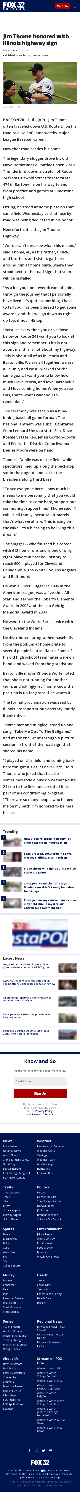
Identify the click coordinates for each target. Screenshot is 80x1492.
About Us (10, 1358)
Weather (44, 1141)
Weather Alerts (46, 1150)
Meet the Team (12, 1386)
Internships (9, 1395)
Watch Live (62, 6)
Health (42, 1275)
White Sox (9, 1252)
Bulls (6, 1243)
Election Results (46, 1197)
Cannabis (42, 1289)
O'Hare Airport (11, 1210)
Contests (8, 1382)
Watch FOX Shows (48, 1256)
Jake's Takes (44, 1234)
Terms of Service (42, 1114)
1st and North (11, 1326)
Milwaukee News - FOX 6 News (51, 1328)
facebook (29, 1450)
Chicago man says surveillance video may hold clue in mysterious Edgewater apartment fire (50, 904)
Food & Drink (45, 1247)
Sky (5, 1261)
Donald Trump (46, 1206)
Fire (5, 1256)
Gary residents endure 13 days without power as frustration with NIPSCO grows (26, 966)
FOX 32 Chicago (11, 50)
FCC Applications (13, 1404)
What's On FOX (46, 1238)
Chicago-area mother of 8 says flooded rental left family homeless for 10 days (49, 887)
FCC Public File (11, 1399)
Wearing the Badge (14, 1335)
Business (8, 1280)
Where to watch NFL (49, 1368)
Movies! (41, 1252)
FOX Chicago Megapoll (16, 1173)
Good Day (9, 1164)
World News (10, 1155)
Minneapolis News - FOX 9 (49, 1343)
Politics (43, 1187)
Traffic (8, 1187)
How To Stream (12, 1364)
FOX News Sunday (14, 1177)
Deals (6, 1289)
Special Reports (12, 1168)
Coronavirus (44, 1285)
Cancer (41, 1280)
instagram (36, 1450)
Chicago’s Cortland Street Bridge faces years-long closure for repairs (26, 1032)
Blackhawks (10, 1238)
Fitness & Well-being (49, 1294)
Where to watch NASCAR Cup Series (49, 1386)
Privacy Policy (44, 1111)
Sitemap (8, 1408)
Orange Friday (11, 1349)
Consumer (9, 1285)
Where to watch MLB (50, 1380)
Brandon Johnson (47, 1215)
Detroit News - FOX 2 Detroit (50, 1336)
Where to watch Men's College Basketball (50, 1402)
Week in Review (12, 1331)
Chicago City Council (49, 1219)
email (51, 1450)
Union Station (11, 1219)
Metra (6, 1206)
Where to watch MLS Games (49, 1429)
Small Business (12, 1307)
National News (12, 1150)
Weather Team (46, 1159)
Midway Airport (12, 1215)
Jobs (5, 1294)
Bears (6, 1234)
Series (8, 1321)
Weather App (45, 1164)
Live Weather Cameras (50, 1146)
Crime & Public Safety (16, 1159)
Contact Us (9, 1377)
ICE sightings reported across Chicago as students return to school (27, 999)
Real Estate (10, 1303)
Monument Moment (15, 1344)
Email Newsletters (14, 1373)
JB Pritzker (43, 1210)
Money (8, 1275)
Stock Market (11, 1311)
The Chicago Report (49, 1201)
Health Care (44, 1298)
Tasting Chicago (12, 1340)
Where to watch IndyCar (46, 1394)
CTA (5, 1201)
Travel (6, 1197)
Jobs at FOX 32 (12, 1390)
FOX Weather (45, 1173)
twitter (44, 1450)
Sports (24, 50)
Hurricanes (43, 1168)
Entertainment (49, 1229)
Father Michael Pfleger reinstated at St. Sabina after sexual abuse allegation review (29, 982)
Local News (10, 1146)
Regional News (49, 1321)
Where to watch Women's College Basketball (47, 1412)
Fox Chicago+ (45, 1243)
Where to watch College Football (47, 1374)
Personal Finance (13, 1298)
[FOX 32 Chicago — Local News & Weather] (14, 5)
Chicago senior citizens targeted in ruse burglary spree (26, 1015)
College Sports (11, 1265)
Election (42, 1192)
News (7, 1141)
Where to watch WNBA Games (51, 1421)
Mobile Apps (10, 1368)
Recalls (41, 1303)
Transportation (12, 1192)
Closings (42, 1155)
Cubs (6, 1247)
